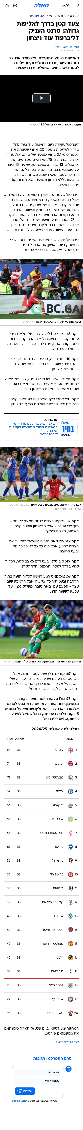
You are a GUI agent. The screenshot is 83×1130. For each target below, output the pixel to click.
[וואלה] (41, 5)
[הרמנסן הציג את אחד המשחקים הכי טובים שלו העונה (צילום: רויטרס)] (41, 632)
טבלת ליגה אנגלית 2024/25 (55, 729)
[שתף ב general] (7, 5)
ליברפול (74, 1042)
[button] (65, 5)
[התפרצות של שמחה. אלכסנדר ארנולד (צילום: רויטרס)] (41, 292)
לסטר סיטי (62, 1042)
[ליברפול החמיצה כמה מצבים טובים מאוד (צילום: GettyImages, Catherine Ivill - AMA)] (41, 480)
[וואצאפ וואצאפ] (15, 5)
